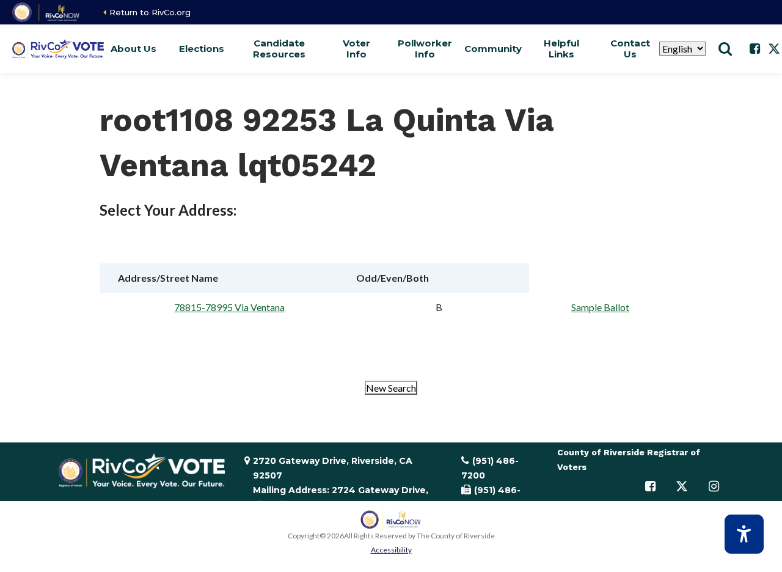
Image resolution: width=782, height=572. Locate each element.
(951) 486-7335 (491, 497)
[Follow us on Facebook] (754, 49)
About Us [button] (133, 48)
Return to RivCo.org (150, 12)
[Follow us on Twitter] (682, 486)
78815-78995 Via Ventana (229, 307)
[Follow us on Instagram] (713, 486)
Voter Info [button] (356, 48)
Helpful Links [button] (561, 48)
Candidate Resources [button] (279, 48)
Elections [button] (201, 48)
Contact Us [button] (630, 48)
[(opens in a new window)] (46, 12)
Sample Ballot (600, 307)
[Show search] (725, 49)
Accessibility (391, 549)
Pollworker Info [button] (424, 48)
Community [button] (493, 48)
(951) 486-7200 (490, 468)
